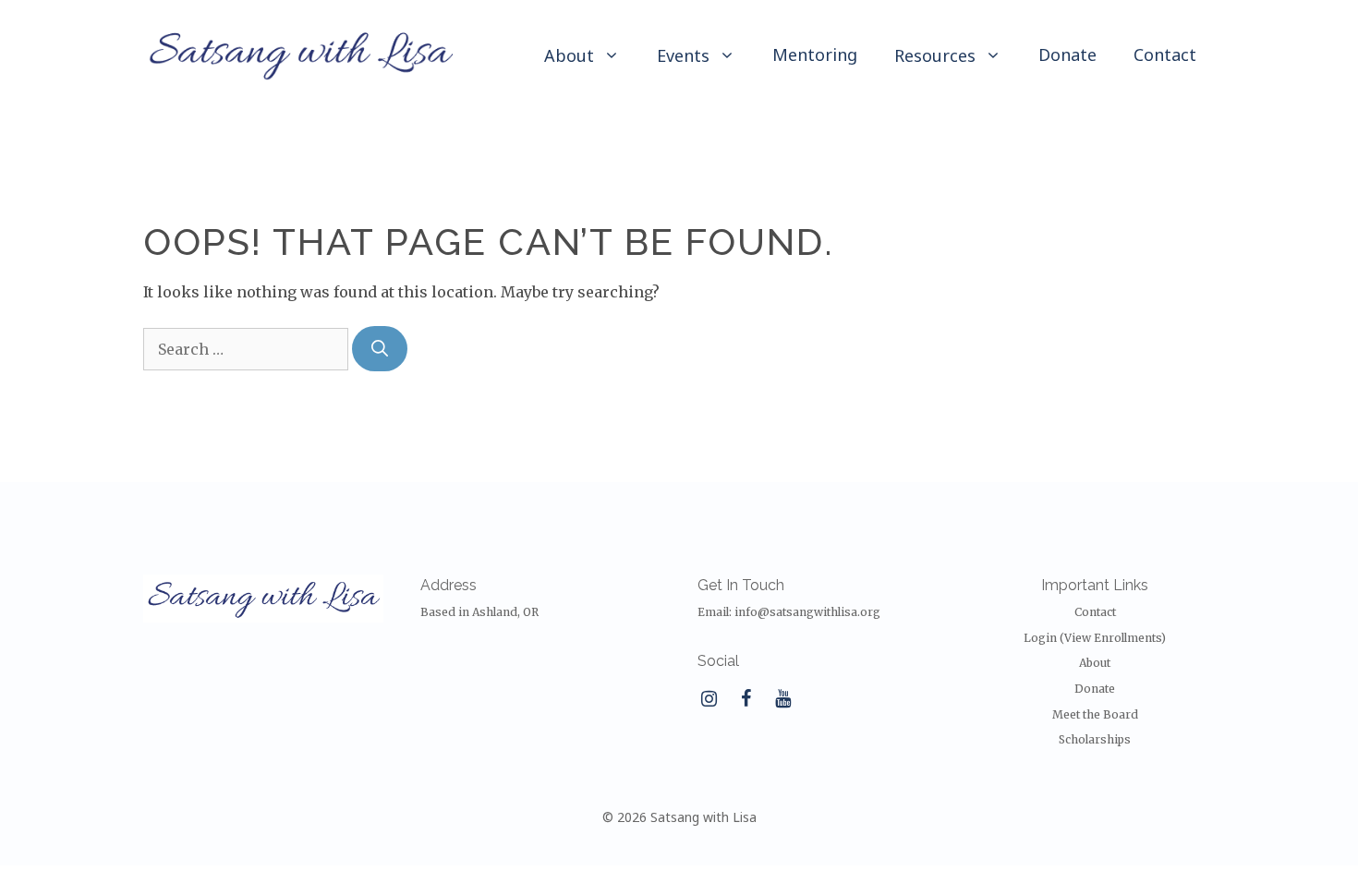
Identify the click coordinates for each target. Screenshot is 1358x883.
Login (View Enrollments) (1095, 638)
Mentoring (814, 54)
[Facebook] (745, 699)
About (1094, 663)
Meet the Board (1095, 714)
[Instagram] (708, 699)
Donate (1067, 54)
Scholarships (1095, 739)
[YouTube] (782, 699)
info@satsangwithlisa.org (807, 612)
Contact (1165, 54)
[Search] (379, 348)
